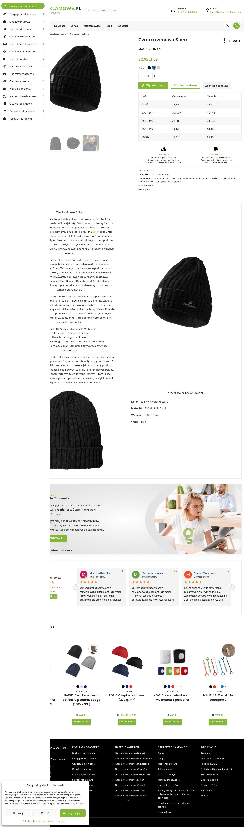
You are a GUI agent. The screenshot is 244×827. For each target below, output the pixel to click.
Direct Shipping (209, 779)
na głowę (162, 181)
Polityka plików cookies (34, 821)
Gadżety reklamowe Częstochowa (133, 774)
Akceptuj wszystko (72, 813)
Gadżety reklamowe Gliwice (130, 795)
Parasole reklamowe (83, 774)
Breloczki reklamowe (83, 753)
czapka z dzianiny (185, 178)
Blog (109, 25)
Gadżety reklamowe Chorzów (131, 769)
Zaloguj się (227, 25)
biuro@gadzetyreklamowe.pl (226, 12)
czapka (154, 178)
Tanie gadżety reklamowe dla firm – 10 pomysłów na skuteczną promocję (176, 794)
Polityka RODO (209, 763)
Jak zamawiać (92, 25)
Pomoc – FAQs (209, 785)
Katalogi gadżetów (168, 785)
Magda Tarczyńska (152, 572)
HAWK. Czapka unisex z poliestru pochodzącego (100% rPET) (81, 699)
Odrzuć (45, 813)
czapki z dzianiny (228, 178)
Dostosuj (18, 813)
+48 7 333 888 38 (187, 12)
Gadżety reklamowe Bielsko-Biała (133, 758)
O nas (74, 25)
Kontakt (123, 25)
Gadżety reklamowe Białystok (131, 753)
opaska (171, 181)
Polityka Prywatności (56, 821)
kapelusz (142, 181)
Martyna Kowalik (99, 572)
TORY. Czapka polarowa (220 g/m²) (127, 697)
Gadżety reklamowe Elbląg (129, 779)
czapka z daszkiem (167, 178)
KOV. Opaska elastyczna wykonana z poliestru (173, 697)
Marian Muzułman (204, 572)
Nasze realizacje (166, 774)
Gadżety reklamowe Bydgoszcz (132, 763)
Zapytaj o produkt (216, 85)
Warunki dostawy (210, 774)
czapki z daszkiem (210, 178)
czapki (198, 178)
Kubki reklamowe (82, 769)
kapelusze (152, 181)
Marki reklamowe (167, 763)
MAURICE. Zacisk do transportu (218, 697)
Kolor (142, 67)
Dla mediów (164, 812)
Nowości (59, 25)
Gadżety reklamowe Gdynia (130, 790)
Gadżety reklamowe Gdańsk (130, 785)
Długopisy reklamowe (84, 758)
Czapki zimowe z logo (59, 34)
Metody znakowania (169, 779)
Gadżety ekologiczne (83, 763)
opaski (178, 181)
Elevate (149, 185)
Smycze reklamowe (82, 779)
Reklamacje (207, 790)
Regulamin (206, 753)
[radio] (149, 67)
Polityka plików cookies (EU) (216, 769)
